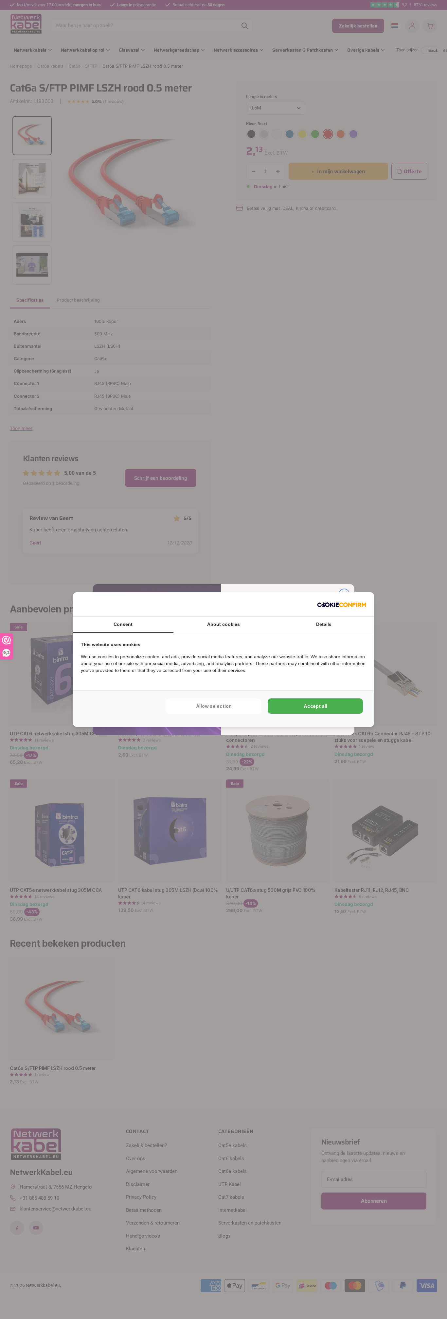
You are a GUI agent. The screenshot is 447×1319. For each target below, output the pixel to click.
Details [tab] (323, 624)
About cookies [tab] (223, 624)
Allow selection (214, 706)
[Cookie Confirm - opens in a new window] (341, 604)
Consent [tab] (123, 624)
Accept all (315, 706)
